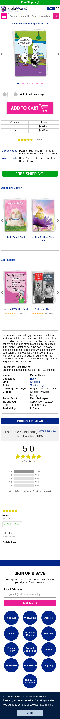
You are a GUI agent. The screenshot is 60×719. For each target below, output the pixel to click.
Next (56, 54)
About (48, 649)
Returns (48, 633)
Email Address (13, 589)
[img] (25, 139)
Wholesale (11, 665)
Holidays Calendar (30, 681)
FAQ (11, 633)
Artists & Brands (30, 633)
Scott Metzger (38, 385)
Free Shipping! (30, 2)
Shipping (49, 665)
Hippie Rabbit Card (15, 237)
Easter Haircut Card (25, 436)
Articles (48, 617)
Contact (11, 617)
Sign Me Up (30, 603)
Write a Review (47, 431)
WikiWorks (30, 617)
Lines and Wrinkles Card (15, 309)
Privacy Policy (11, 649)
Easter (18, 188)
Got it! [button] (30, 713)
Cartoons (35, 382)
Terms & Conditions (30, 649)
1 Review (38, 140)
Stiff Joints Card (43, 309)
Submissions (30, 665)
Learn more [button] (46, 704)
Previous (3, 54)
